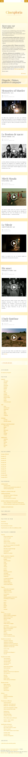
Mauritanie (6, 430)
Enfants (5, 605)
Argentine (6, 439)
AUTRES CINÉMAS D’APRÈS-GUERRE (9, 501)
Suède (5, 398)
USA (4, 446)
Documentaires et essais (6, 525)
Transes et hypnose (8, 582)
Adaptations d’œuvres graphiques (11, 643)
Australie (5, 419)
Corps (5, 562)
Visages (5, 563)
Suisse (5, 400)
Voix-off (5, 653)
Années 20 (3, 458)
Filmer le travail (7, 541)
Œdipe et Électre (7, 546)
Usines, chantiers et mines (9, 636)
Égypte (5, 427)
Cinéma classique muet (9, 488)
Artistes (5, 595)
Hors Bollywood (12, 705)
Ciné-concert (6, 690)
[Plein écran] (25, 112)
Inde (5, 410)
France (5, 390)
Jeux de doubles (7, 560)
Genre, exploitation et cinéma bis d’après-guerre (14, 502)
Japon (5, 412)
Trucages (6, 676)
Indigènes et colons (8, 592)
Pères (5, 604)
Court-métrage (4, 523)
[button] (14, 107)
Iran (4, 428)
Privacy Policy (4, 752)
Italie (5, 391)
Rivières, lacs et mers (8, 617)
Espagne (5, 387)
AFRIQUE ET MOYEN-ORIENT (8, 424)
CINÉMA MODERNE (5, 493)
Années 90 (3, 473)
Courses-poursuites (8, 571)
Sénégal (5, 433)
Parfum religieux (7, 579)
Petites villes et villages (9, 623)
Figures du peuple (7, 590)
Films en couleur (7, 729)
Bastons (5, 570)
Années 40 (3, 462)
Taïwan (5, 413)
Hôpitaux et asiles (7, 630)
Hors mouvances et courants (10, 498)
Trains (5, 565)
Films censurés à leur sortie (9, 709)
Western (5, 698)
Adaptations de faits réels (9, 646)
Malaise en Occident (8, 553)
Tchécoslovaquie (7, 401)
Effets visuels (6, 678)
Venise (9, 720)
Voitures (5, 566)
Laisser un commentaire (8, 96)
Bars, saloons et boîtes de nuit (10, 627)
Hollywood (6, 704)
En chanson (6, 687)
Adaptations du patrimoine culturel (11, 645)
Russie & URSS (7, 397)
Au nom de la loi (7, 550)
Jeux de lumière (7, 661)
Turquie (5, 434)
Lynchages (6, 573)
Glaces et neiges (7, 618)
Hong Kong (6, 409)
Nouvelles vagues (7, 496)
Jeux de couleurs (7, 663)
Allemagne (6, 381)
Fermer (23, 73)
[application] (14, 107)
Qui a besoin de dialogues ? (9, 652)
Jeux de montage (7, 660)
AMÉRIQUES (4, 437)
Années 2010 (4, 477)
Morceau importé (7, 685)
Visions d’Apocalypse (8, 584)
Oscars (5, 721)
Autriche (5, 384)
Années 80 (3, 471)
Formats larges (7, 734)
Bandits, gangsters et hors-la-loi (10, 597)
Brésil (5, 440)
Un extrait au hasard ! (6, 372)
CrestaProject (14, 750)
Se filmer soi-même (8, 715)
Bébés (5, 607)
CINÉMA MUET (4, 484)
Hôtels (5, 631)
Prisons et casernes (8, 634)
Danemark (6, 385)
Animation (3, 521)
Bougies (5, 559)
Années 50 (3, 464)
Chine (5, 406)
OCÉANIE (3, 418)
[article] (5, 354)
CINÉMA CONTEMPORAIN (7, 507)
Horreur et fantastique (8, 696)
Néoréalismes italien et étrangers (11, 495)
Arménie (5, 382)
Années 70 (3, 469)
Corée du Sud (6, 407)
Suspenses (6, 576)
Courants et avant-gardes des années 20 (12, 487)
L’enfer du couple (7, 538)
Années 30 (3, 460)
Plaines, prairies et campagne (10, 615)
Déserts (5, 619)
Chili (4, 443)
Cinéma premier (7, 485)
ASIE (2, 404)
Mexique (5, 445)
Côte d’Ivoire (6, 425)
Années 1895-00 (5, 454)
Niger (5, 431)
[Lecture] (2, 112)
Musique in (6, 688)
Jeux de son (6, 664)
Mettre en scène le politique (9, 543)
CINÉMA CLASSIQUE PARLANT (8, 491)
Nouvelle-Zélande (7, 421)
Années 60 (3, 466)
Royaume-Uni (6, 395)
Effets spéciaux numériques (10, 679)
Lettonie (5, 392)
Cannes (5, 720)
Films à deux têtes (7, 714)
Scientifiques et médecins (9, 598)
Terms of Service (15, 752)
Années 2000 (4, 475)
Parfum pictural (7, 668)
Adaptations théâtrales (8, 642)
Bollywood (6, 705)
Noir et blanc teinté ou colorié (10, 727)
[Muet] (23, 112)
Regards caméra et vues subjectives (11, 671)
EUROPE (3, 379)
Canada (5, 442)
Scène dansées (7, 574)
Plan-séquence (7, 673)
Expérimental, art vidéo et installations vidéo (11, 527)
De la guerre (6, 551)
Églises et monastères (8, 628)
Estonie (5, 388)
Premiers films (7, 712)
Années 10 (3, 456)
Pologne (5, 394)
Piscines (5, 633)
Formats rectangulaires (8, 735)
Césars (8, 721)
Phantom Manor (7, 581)
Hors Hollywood (12, 704)
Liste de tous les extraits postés (8, 743)
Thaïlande (6, 415)
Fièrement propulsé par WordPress (10, 749)
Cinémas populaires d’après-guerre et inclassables (14, 504)
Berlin (12, 720)
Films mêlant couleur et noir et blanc (11, 730)
